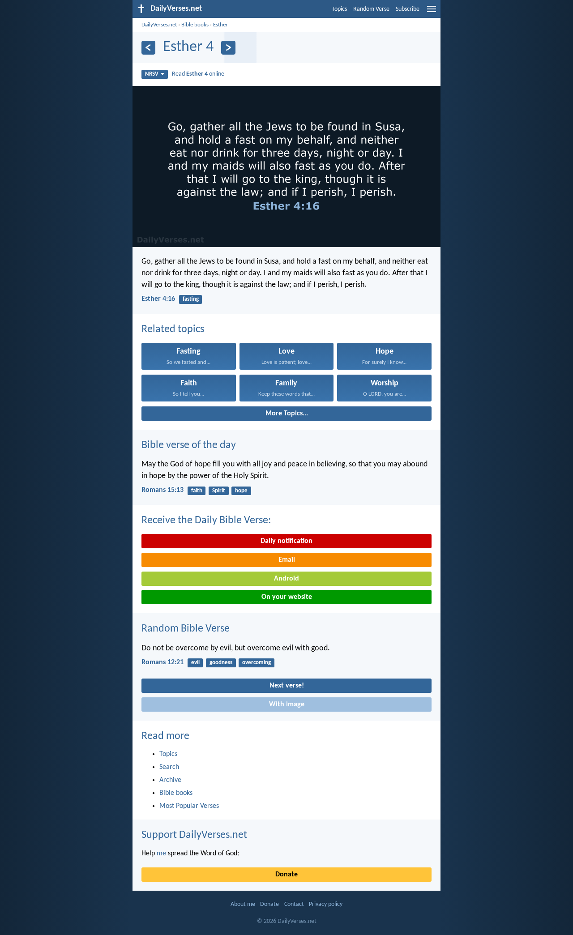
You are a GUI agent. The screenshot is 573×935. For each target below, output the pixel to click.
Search (169, 767)
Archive (170, 780)
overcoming (256, 663)
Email (286, 560)
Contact (294, 904)
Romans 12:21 (162, 662)
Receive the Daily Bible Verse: (206, 520)
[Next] (228, 48)
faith (196, 491)
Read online (198, 74)
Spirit (218, 491)
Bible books (195, 25)
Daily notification (286, 541)
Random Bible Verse (185, 628)
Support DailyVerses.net (194, 835)
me (161, 853)
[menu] (431, 12)
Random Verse (371, 9)
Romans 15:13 (162, 490)
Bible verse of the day (188, 445)
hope (241, 491)
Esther (220, 25)
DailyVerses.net (159, 25)
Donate (286, 874)
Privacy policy (325, 904)
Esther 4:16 (158, 299)
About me (243, 904)
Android (286, 578)
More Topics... (286, 413)
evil (195, 663)
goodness (221, 663)
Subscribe (407, 9)
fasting (191, 299)
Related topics (172, 329)
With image (286, 704)
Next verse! (286, 685)
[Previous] (148, 48)
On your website (286, 597)
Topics (339, 9)
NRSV (151, 74)
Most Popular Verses (189, 806)
